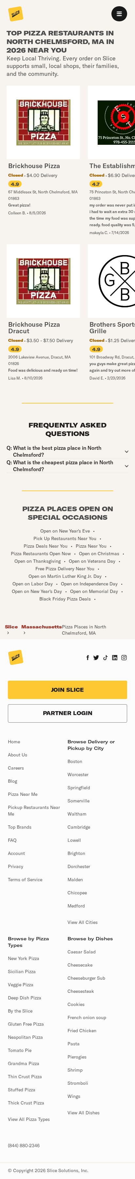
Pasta (74, 1044)
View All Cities (83, 922)
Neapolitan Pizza (25, 1037)
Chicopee (77, 893)
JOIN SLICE (67, 690)
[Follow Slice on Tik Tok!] (105, 658)
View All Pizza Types (29, 1119)
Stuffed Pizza (21, 1090)
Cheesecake (80, 965)
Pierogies (77, 1057)
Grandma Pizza (23, 1063)
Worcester (78, 774)
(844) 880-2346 (24, 1145)
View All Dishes (84, 1113)
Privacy (15, 866)
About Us (17, 755)
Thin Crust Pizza (25, 1077)
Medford (76, 906)
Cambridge (79, 827)
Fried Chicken (82, 1031)
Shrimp (75, 1070)
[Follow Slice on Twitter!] (96, 658)
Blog (12, 781)
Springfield (79, 788)
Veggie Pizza (20, 985)
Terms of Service (25, 880)
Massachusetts (41, 627)
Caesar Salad (82, 952)
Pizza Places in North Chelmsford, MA (84, 630)
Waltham (77, 814)
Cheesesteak (81, 991)
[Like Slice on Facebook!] (87, 658)
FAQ (12, 840)
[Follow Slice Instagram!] (124, 658)
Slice (11, 627)
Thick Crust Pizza (26, 1103)
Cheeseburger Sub (86, 978)
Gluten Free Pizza (26, 1024)
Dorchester (79, 866)
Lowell (74, 840)
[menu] (119, 13)
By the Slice (20, 1011)
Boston (75, 761)
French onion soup (87, 1017)
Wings (74, 1096)
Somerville (78, 801)
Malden (75, 880)
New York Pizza (23, 958)
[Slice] (16, 14)
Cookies (76, 1004)
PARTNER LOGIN (67, 713)
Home (14, 742)
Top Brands (19, 827)
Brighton (76, 853)
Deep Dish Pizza (24, 998)
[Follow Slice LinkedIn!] (115, 658)
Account (16, 853)
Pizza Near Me (22, 794)
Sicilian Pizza (22, 971)
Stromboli (78, 1083)
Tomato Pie (19, 1050)
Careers (16, 768)
